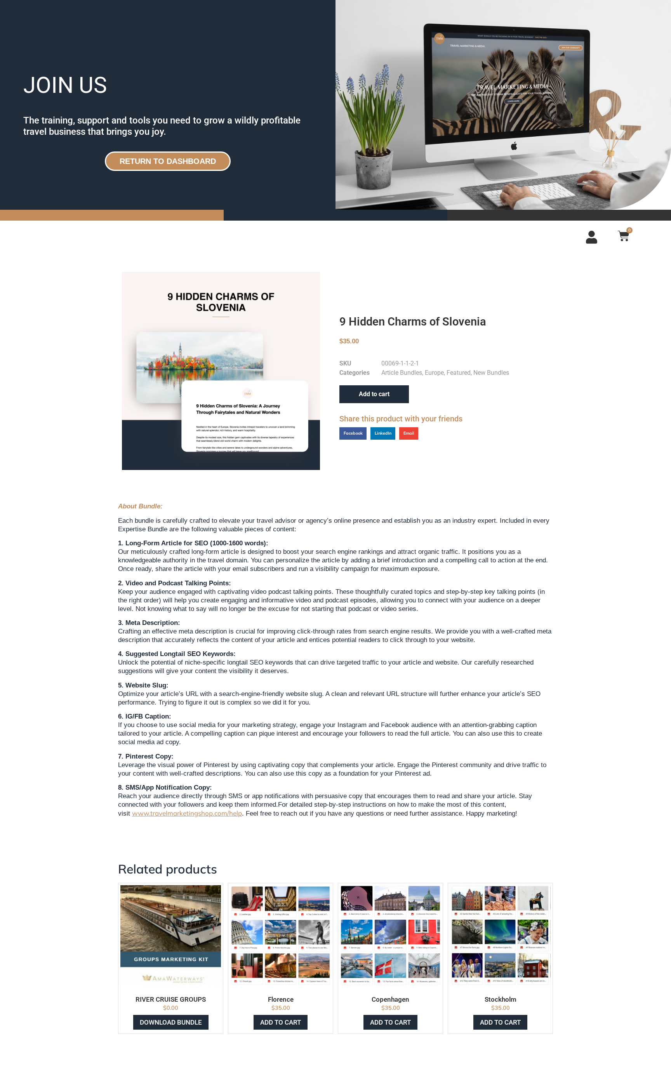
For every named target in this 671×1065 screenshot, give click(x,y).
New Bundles (491, 372)
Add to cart (374, 394)
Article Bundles (401, 372)
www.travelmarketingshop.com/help (187, 813)
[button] (353, 433)
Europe (434, 372)
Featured (459, 372)
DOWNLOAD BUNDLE (171, 1022)
